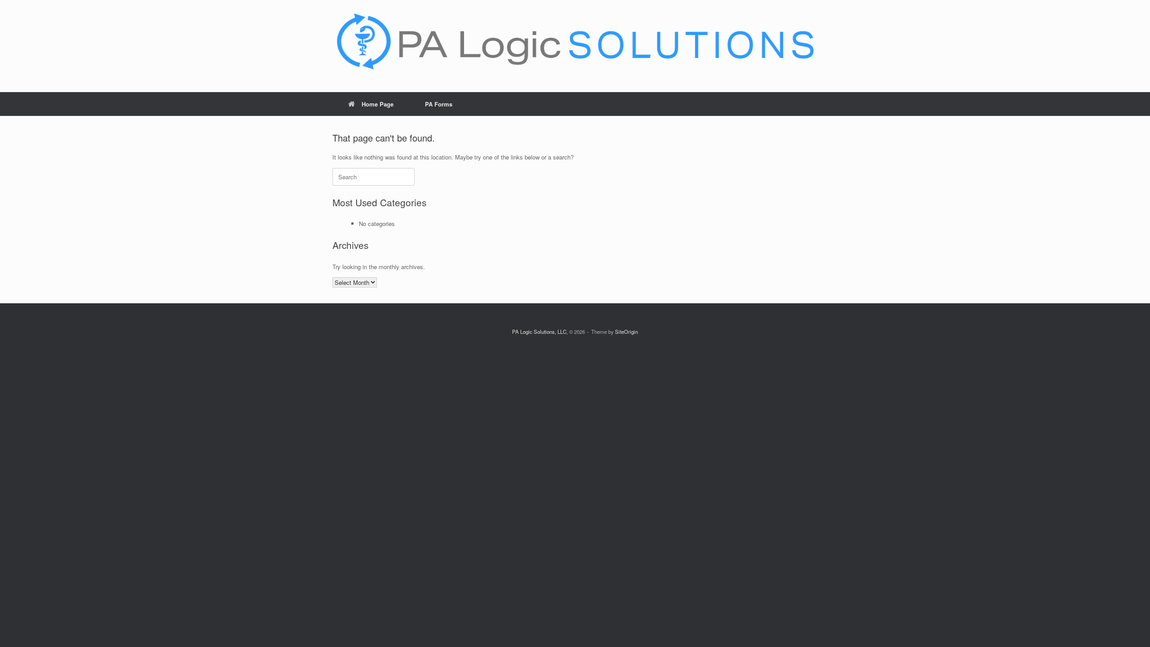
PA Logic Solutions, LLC (539, 331)
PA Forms (438, 104)
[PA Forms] (575, 42)
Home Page (378, 104)
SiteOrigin (626, 331)
